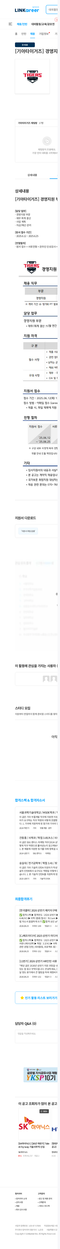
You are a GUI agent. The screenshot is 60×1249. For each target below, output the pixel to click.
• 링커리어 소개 (21, 1198)
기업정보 (43, 34)
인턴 (23, 34)
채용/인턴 (22, 24)
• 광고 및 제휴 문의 (45, 1198)
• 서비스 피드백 (44, 1206)
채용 (32, 34)
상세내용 (32, 175)
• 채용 (17, 1206)
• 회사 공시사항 (21, 1209)
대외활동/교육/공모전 (43, 24)
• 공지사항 (19, 1202)
